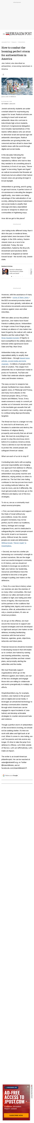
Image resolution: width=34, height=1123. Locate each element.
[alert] (16, 1102)
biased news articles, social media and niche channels (15, 361)
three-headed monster (10, 338)
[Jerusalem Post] (18, 34)
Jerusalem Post (5, 42)
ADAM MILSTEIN (7, 101)
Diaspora (14, 42)
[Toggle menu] (3, 34)
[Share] (3, 74)
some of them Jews (21, 297)
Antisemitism (21, 42)
